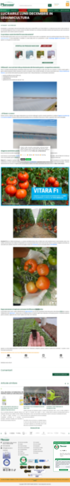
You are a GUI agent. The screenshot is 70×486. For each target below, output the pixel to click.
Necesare (24, 155)
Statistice (31, 155)
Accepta (28, 159)
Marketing (43, 155)
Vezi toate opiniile (63, 469)
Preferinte (37, 155)
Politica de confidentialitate (39, 151)
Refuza (23, 159)
